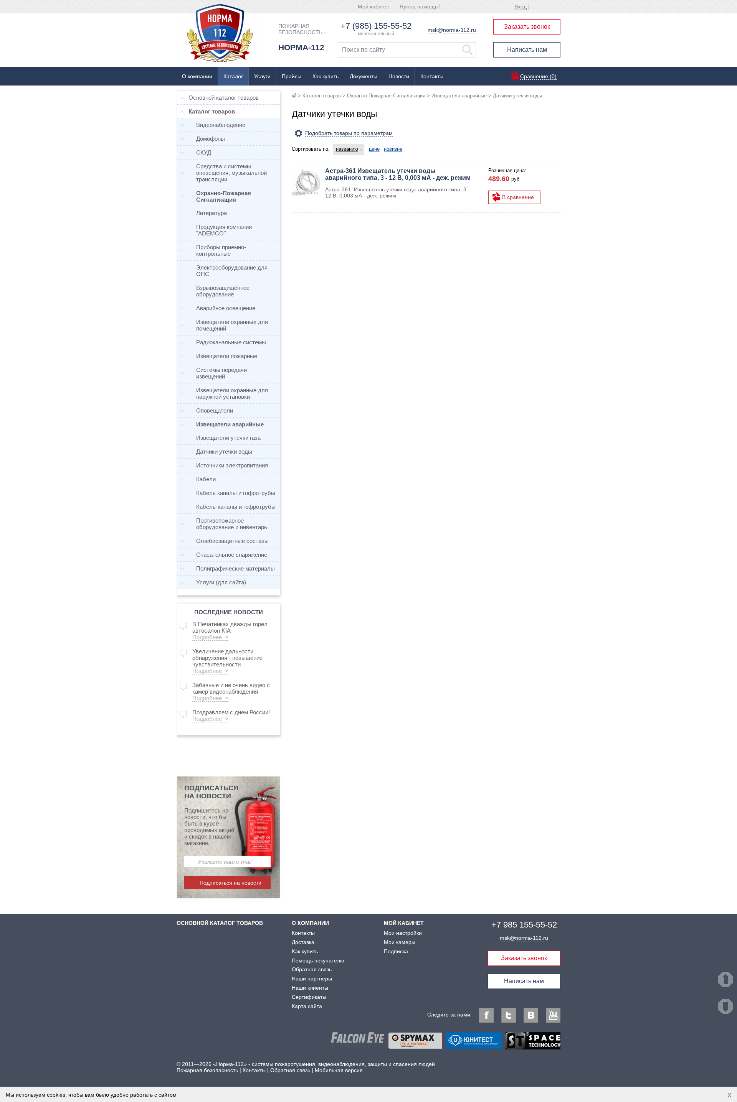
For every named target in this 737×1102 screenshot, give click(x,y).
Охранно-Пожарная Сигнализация (386, 96)
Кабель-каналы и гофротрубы (236, 506)
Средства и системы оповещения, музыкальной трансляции (231, 173)
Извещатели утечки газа (228, 437)
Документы (363, 76)
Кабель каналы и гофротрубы (235, 493)
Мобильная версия (339, 1070)
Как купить (325, 76)
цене (374, 149)
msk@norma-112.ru (452, 30)
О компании (197, 76)
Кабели (206, 479)
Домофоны (210, 138)
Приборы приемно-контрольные (221, 250)
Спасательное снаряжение (231, 554)
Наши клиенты (310, 988)
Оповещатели (214, 410)
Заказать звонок (527, 26)
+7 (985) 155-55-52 (375, 26)
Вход (520, 6)
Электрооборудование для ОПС (232, 270)
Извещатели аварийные (459, 96)
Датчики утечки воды (224, 451)
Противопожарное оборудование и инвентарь (231, 523)
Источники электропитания (232, 465)
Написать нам (527, 49)
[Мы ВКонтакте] (531, 1015)
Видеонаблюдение (220, 125)
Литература (211, 213)
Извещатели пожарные (226, 356)
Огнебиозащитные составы (232, 541)
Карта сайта (307, 1006)
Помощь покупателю (318, 960)
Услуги (262, 76)
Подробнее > (210, 637)
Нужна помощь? (420, 6)
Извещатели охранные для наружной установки (232, 393)
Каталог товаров (321, 96)
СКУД (203, 152)
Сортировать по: (311, 149)
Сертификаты (309, 997)
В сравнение (518, 197)
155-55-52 (524, 924)
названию (347, 149)
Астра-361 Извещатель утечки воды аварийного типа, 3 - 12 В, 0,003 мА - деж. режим (398, 174)
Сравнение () (538, 76)
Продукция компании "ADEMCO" (224, 230)
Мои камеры (399, 942)
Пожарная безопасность (207, 1070)
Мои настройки (403, 933)
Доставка (303, 942)
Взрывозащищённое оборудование (223, 291)
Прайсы (291, 76)
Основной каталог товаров (223, 97)
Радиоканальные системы (231, 342)
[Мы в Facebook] (486, 1015)
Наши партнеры (312, 978)
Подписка (396, 951)
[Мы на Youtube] (553, 1015)
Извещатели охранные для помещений (232, 325)
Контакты (431, 76)
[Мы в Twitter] (508, 1015)
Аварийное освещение (225, 308)
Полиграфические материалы (235, 568)
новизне (393, 149)
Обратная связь (312, 969)
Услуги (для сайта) (221, 582)
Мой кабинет (374, 6)
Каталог (233, 76)
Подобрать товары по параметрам (349, 133)
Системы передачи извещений (221, 373)
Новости (398, 76)
